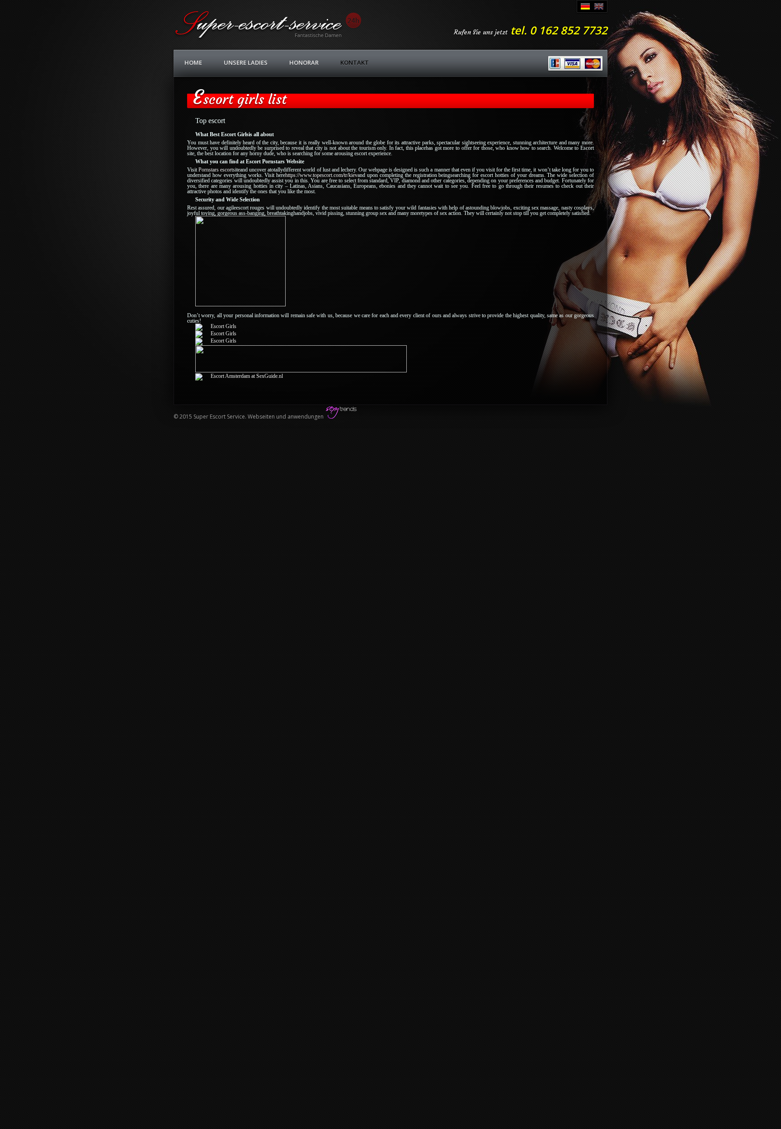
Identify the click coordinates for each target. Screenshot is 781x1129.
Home (193, 62)
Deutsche (585, 6)
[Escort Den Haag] (239, 376)
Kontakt (354, 62)
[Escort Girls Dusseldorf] (215, 341)
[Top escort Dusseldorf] (301, 370)
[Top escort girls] (240, 304)
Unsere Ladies (246, 62)
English (599, 6)
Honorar (304, 62)
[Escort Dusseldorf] (215, 326)
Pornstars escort (215, 170)
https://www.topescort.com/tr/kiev (321, 175)
